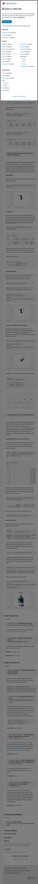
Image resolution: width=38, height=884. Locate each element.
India (3, 75)
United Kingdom (24, 66)
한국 (3, 90)
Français (23, 64)
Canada (4, 35)
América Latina (6, 32)
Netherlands (23, 44)
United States (5, 37)
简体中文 (6, 83)
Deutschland (5, 49)
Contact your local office (19, 96)
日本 (3, 88)
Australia (4, 73)
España (4, 51)
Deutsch (23, 59)
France (4, 56)
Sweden (22, 54)
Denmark (4, 46)
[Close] (35, 3)
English (23, 61)
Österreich (23, 49)
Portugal (22, 51)
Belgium (4, 44)
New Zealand (5, 78)
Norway (22, 46)
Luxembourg (5, 64)
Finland (4, 54)
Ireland (4, 59)
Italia (3, 61)
